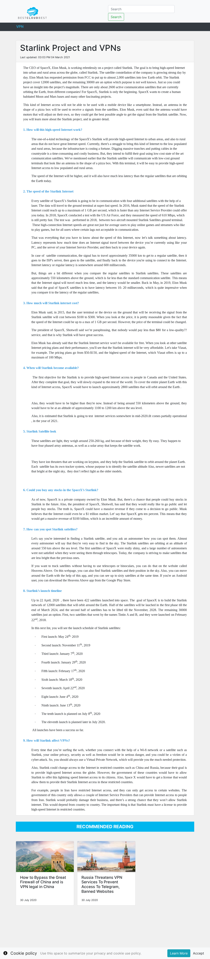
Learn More (179, 953)
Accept (198, 953)
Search (116, 17)
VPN (20, 26)
